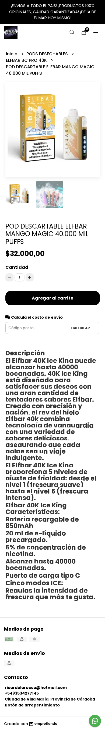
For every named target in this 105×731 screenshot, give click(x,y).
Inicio (12, 54)
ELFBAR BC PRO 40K (27, 60)
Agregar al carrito (53, 298)
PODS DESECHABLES (47, 54)
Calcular (80, 328)
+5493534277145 (22, 693)
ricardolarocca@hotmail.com (36, 687)
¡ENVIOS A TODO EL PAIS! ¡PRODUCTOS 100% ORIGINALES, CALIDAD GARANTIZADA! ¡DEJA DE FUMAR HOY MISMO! (52, 12)
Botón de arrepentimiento (32, 705)
